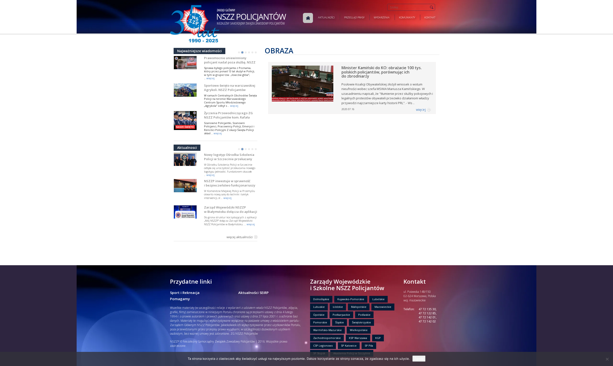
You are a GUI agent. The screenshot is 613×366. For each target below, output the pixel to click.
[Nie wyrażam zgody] (607, 359)
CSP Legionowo (323, 345)
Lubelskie (378, 299)
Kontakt (429, 17)
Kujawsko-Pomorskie (350, 299)
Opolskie (318, 314)
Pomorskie (320, 322)
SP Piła (369, 345)
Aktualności (326, 17)
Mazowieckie (383, 307)
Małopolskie (358, 307)
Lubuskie (319, 307)
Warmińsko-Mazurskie (327, 330)
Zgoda (419, 358)
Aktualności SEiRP (253, 292)
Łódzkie (338, 307)
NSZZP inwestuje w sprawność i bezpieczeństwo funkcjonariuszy (229, 183)
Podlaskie (364, 314)
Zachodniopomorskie (327, 338)
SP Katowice (349, 345)
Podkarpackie (341, 314)
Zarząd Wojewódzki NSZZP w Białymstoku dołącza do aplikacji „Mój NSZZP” (230, 211)
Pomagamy (180, 298)
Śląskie (339, 322)
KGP (378, 338)
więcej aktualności (240, 237)
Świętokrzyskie (361, 322)
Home (308, 18)
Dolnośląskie (321, 299)
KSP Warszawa (358, 338)
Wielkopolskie (359, 330)
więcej (210, 78)
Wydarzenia (382, 17)
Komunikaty (407, 17)
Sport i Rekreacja (184, 292)
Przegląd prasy (354, 17)
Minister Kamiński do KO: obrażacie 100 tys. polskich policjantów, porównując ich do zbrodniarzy (381, 72)
